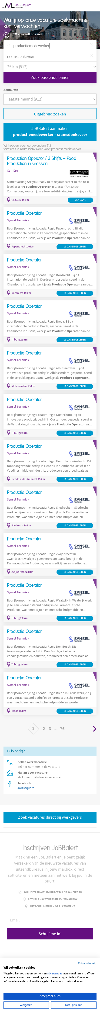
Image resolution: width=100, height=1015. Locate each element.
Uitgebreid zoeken (50, 114)
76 (62, 729)
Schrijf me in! (50, 934)
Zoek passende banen (50, 77)
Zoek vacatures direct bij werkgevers (50, 817)
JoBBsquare (25, 788)
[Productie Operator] (50, 228)
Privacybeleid (87, 963)
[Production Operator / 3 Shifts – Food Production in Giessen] (50, 178)
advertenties (54, 973)
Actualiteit (10, 90)
